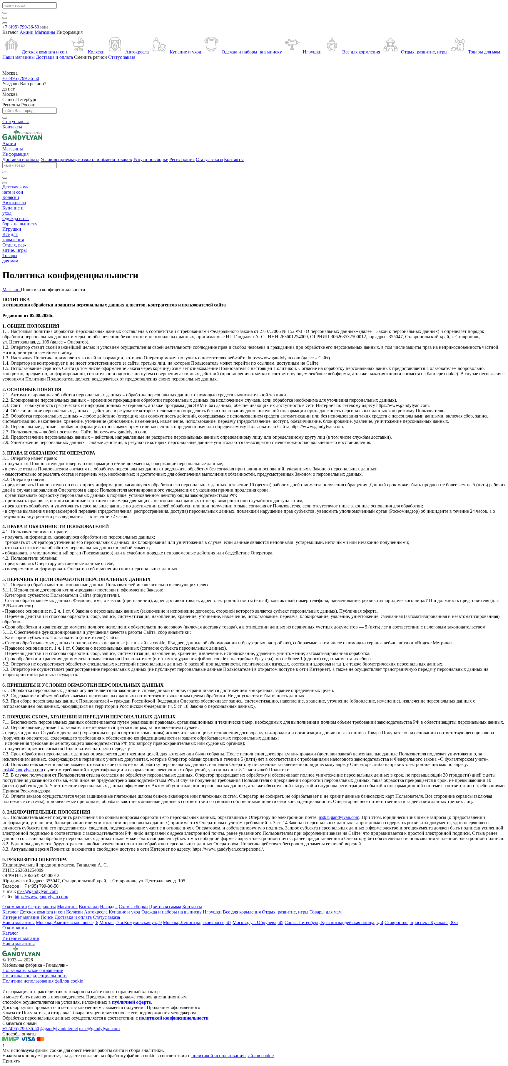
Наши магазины (18, 943)
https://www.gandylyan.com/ (41, 896)
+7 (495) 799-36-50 (20, 26)
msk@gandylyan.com (22, 769)
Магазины (45, 32)
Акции (27, 32)
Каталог (10, 933)
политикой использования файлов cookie (232, 1055)
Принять (11, 1060)
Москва (10, 94)
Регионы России (19, 104)
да (5, 88)
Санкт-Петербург (19, 99)
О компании (14, 927)
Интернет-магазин (20, 938)
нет (11, 88)
